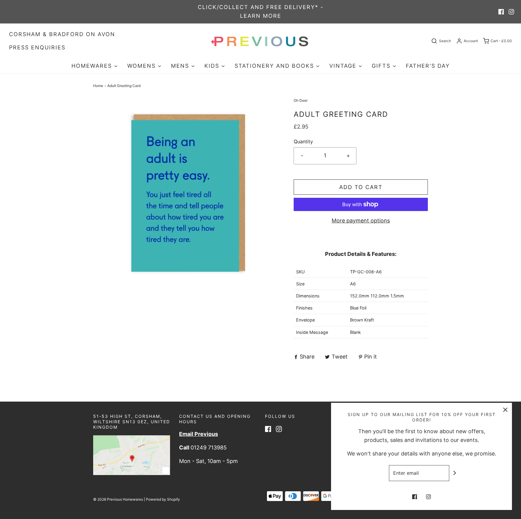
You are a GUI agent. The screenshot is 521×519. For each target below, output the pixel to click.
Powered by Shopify (163, 499)
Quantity (303, 141)
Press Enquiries (37, 47)
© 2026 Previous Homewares (118, 499)
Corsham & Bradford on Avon (62, 34)
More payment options (361, 220)
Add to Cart (361, 187)
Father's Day (428, 66)
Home (98, 85)
